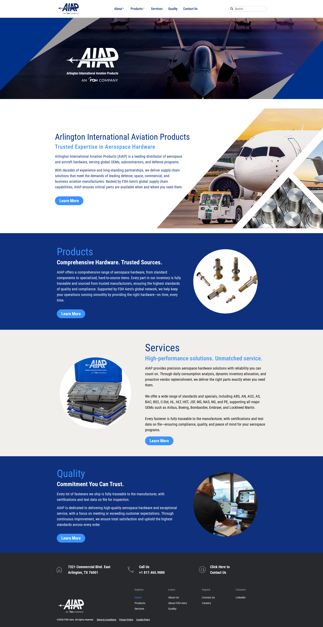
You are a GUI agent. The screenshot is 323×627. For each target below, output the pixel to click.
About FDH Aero (177, 603)
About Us (173, 597)
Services (157, 9)
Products (137, 9)
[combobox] (248, 9)
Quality (173, 9)
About (118, 9)
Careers (206, 603)
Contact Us (190, 9)
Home (138, 597)
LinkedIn (241, 597)
